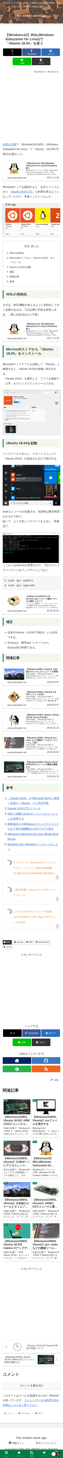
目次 (27, 246)
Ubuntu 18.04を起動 (20, 267)
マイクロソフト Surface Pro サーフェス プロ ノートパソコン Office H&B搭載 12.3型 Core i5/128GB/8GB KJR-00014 (34, 868)
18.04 (8, 947)
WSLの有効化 (17, 253)
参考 (12, 281)
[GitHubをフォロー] (46, 1060)
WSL (8, 942)
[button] (41, 61)
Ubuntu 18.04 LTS (21, 191)
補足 (12, 271)
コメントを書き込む (31, 1385)
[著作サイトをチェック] (17, 1060)
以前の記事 (9, 144)
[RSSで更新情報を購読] (46, 1069)
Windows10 (43, 942)
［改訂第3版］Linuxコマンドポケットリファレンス (34, 892)
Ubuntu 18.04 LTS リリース (24, 808)
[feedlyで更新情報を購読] (17, 1069)
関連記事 (14, 276)
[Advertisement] (31, 106)
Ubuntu (20, 942)
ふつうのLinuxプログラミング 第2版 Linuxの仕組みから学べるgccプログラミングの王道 (34, 917)
